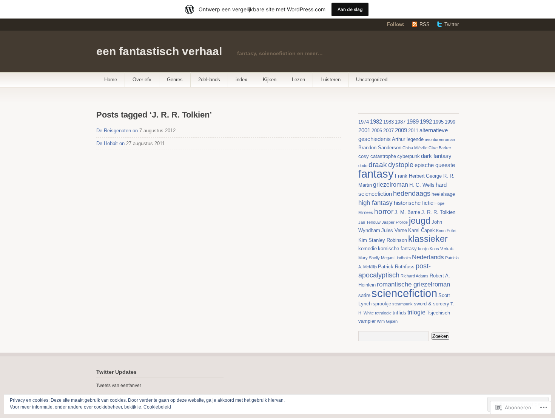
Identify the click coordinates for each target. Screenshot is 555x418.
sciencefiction (404, 293)
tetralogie (383, 313)
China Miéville (414, 148)
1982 (376, 122)
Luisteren (331, 79)
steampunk (402, 304)
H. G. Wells (422, 185)
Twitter (451, 24)
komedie (367, 248)
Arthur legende (408, 139)
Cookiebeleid (157, 407)
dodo (362, 165)
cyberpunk (408, 156)
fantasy (376, 173)
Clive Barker (440, 148)
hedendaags (411, 193)
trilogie (416, 312)
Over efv (142, 79)
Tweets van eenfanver (118, 385)
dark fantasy (436, 156)
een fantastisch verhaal (159, 51)
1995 (438, 122)
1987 (400, 122)
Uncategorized (371, 79)
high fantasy (375, 202)
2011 (413, 130)
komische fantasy (397, 248)
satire (364, 295)
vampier (367, 321)
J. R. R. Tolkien (438, 212)
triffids (399, 313)
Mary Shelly (369, 257)
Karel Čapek (421, 230)
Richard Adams (415, 276)
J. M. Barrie (407, 212)
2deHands (209, 79)
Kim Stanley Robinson (382, 240)
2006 (377, 130)
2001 (364, 130)
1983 (388, 122)
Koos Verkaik (442, 248)
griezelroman (390, 184)
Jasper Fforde (395, 222)
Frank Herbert (410, 176)
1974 (363, 122)
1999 (450, 122)
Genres (175, 79)
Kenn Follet (446, 230)
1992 (426, 122)
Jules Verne (394, 230)
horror (383, 211)
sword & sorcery (431, 304)
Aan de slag (350, 9)
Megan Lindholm (396, 257)
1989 (413, 122)
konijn (423, 248)
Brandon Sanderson (379, 147)
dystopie (400, 165)
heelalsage (443, 194)
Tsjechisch (438, 313)
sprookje (382, 304)
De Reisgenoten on (117, 130)
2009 (401, 130)
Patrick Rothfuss (396, 266)
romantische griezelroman (413, 284)
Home (110, 79)
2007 (388, 130)
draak (377, 165)
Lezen (298, 79)
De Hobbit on (110, 143)
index (241, 79)
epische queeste (435, 165)
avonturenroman (440, 139)
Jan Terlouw (369, 222)
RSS (424, 24)
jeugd (419, 221)
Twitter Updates (116, 372)
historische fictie (413, 203)
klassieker (428, 239)
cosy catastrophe (377, 156)
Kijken (269, 79)
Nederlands (428, 257)
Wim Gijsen (387, 321)
